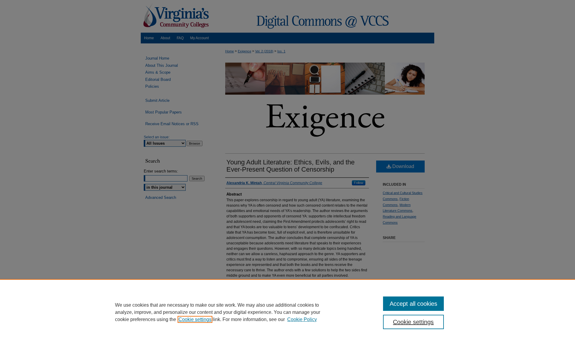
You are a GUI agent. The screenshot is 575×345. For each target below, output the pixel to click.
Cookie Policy (302, 319)
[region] (287, 312)
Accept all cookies (413, 303)
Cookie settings (194, 319)
